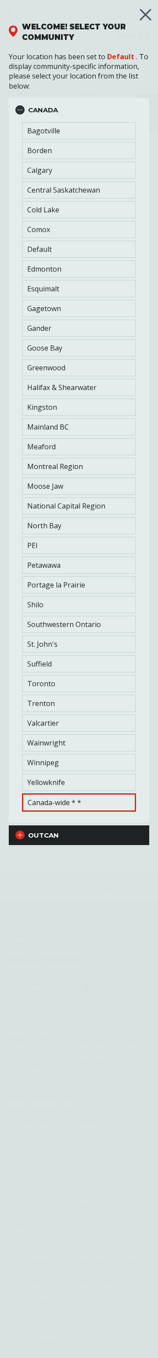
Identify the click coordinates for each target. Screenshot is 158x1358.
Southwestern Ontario (64, 624)
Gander (39, 328)
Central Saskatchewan (63, 190)
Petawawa (44, 565)
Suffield (39, 664)
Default (120, 56)
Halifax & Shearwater (62, 387)
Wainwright (46, 743)
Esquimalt (43, 289)
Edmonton (44, 269)
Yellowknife (46, 782)
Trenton (41, 703)
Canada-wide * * (54, 802)
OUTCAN (43, 835)
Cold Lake (43, 210)
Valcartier (43, 723)
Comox (38, 229)
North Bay (44, 525)
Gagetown (44, 308)
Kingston (42, 407)
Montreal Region (55, 466)
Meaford (41, 446)
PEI (32, 545)
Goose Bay (44, 348)
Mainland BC (48, 427)
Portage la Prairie (56, 585)
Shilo (35, 604)
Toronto (41, 683)
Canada (43, 110)
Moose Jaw (45, 486)
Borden (39, 150)
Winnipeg (43, 762)
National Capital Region (66, 506)
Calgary (39, 170)
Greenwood (46, 368)
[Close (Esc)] (145, 15)
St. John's (42, 644)
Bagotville (43, 131)
